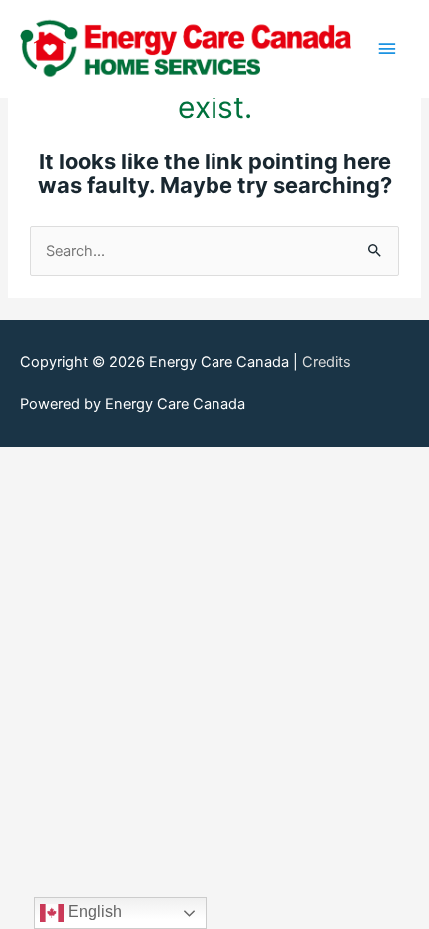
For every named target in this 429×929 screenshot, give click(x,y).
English (93, 911)
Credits (326, 362)
